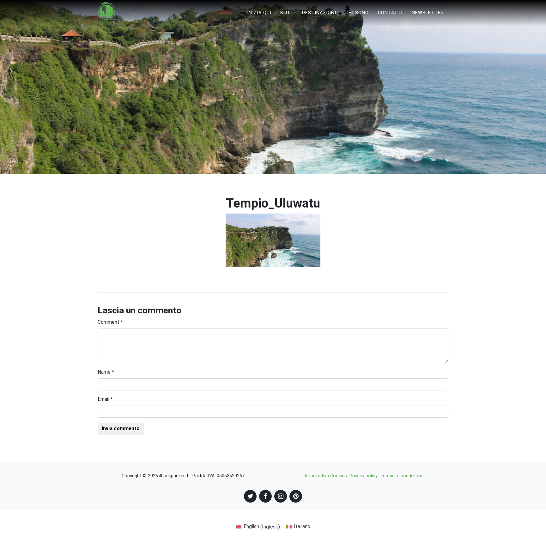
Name (106, 372)
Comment (110, 322)
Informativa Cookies (326, 476)
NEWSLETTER (428, 12)
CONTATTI (390, 12)
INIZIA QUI (259, 12)
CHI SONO (357, 12)
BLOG (286, 12)
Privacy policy (363, 476)
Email (105, 399)
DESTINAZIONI (319, 12)
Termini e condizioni (401, 476)
